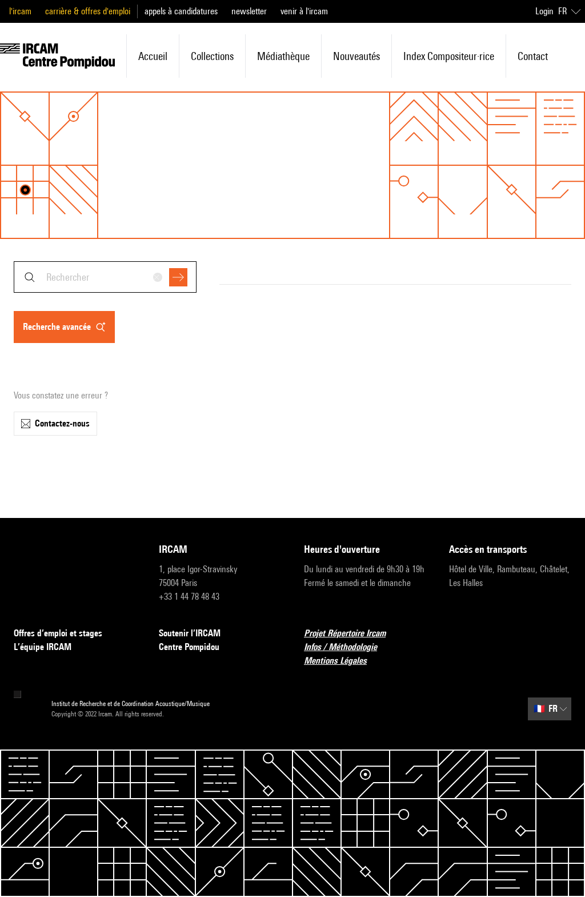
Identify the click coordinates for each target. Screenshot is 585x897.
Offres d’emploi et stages (58, 633)
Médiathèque (283, 56)
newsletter (249, 11)
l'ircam (20, 11)
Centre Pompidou (189, 646)
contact (533, 56)
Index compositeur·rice (448, 56)
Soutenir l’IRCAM (190, 633)
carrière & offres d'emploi (87, 11)
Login (544, 11)
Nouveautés (356, 56)
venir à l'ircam (304, 11)
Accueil (152, 56)
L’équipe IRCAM (42, 646)
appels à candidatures (181, 11)
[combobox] (105, 277)
